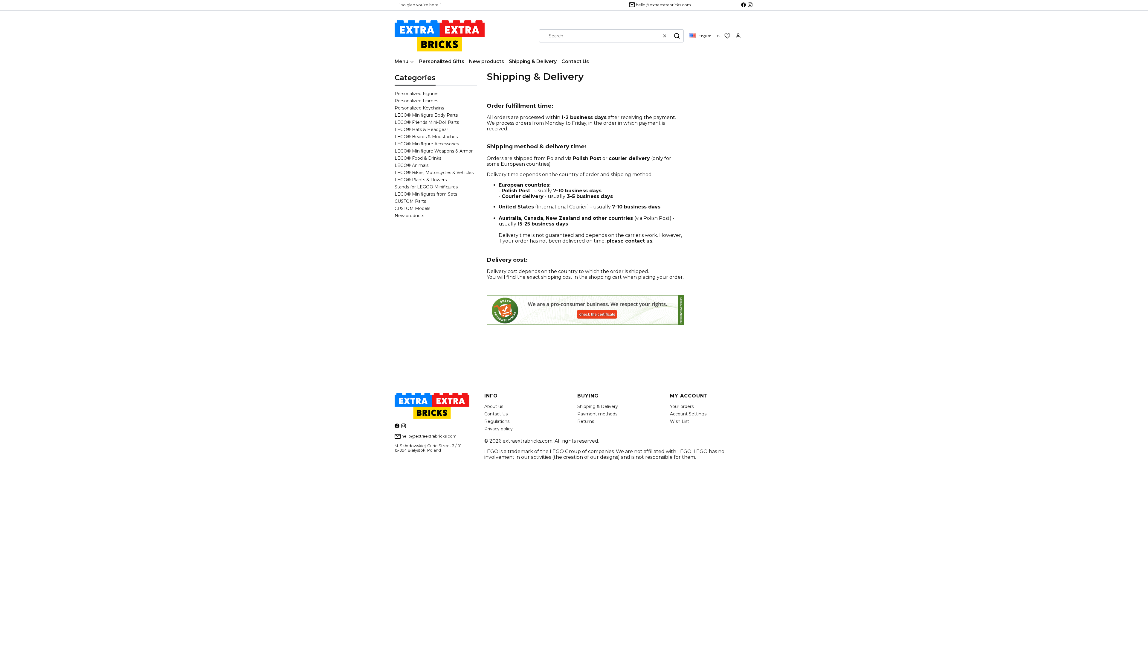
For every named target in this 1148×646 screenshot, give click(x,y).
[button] (676, 36)
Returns (585, 421)
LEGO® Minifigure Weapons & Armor (434, 151)
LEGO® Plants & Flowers (421, 179)
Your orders (682, 406)
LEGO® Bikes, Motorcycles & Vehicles (434, 172)
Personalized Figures (416, 93)
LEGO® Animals (411, 165)
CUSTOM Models (412, 208)
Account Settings (688, 414)
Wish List (679, 421)
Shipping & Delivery (597, 406)
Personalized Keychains (419, 108)
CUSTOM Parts (410, 201)
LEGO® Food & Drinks (418, 158)
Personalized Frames (416, 100)
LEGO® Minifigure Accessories (427, 144)
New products (409, 215)
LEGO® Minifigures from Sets (426, 194)
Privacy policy (498, 429)
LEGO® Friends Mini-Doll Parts (427, 122)
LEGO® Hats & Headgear (421, 129)
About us (493, 406)
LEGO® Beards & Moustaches (426, 136)
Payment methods (597, 414)
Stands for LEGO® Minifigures (426, 187)
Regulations (496, 421)
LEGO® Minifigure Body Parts (426, 115)
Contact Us (496, 414)
